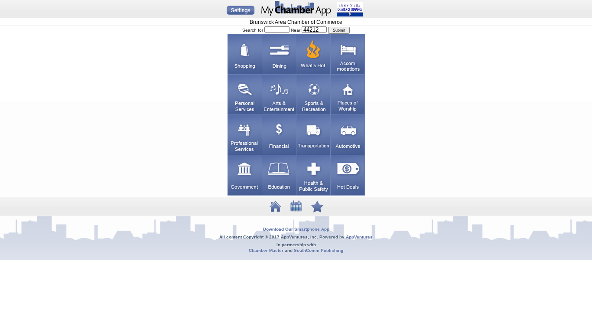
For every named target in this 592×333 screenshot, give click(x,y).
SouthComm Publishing (318, 250)
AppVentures (359, 237)
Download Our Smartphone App (296, 229)
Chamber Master (266, 250)
